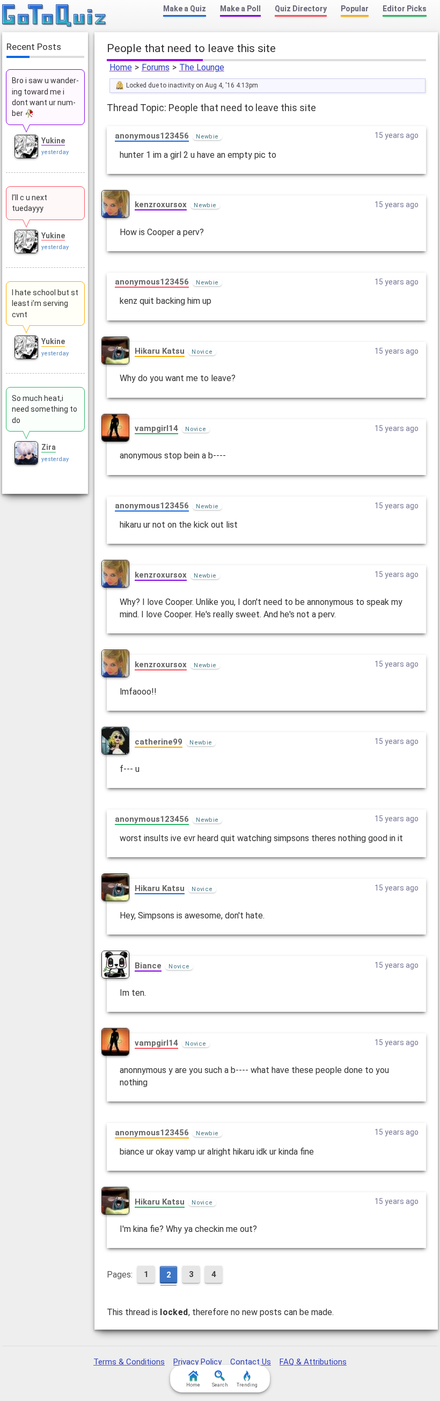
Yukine (53, 140)
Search (220, 1385)
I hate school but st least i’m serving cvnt (45, 303)
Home (120, 67)
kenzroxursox (161, 204)
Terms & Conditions (129, 1362)
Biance (148, 966)
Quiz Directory (301, 8)
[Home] (54, 16)
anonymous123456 (152, 136)
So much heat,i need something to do (44, 409)
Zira (48, 447)
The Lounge (201, 67)
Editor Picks (405, 8)
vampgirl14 (156, 428)
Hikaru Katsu (160, 351)
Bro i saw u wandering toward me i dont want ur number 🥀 (45, 97)
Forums (156, 67)
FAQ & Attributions (313, 1362)
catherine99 (158, 742)
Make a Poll (240, 8)
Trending (247, 1385)
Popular (355, 8)
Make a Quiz (184, 8)
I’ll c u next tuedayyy (29, 203)
